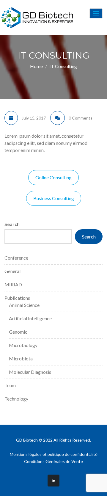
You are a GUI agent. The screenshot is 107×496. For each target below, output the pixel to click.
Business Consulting (53, 198)
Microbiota (21, 358)
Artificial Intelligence (30, 318)
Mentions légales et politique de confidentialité (53, 454)
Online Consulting (53, 177)
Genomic (18, 332)
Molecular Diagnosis (30, 372)
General (12, 271)
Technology (16, 398)
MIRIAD (13, 284)
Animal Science (24, 305)
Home (36, 66)
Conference (16, 257)
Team (10, 385)
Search (12, 224)
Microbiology (23, 345)
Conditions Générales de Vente (53, 461)
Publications (17, 298)
